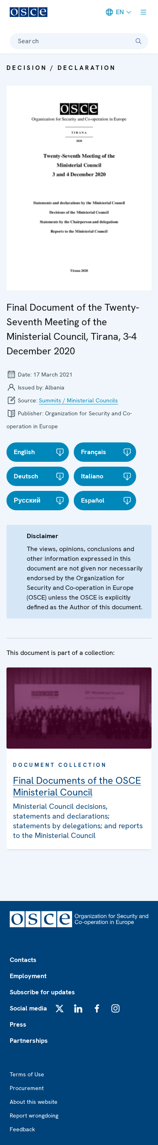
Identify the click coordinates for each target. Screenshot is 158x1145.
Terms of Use (27, 1074)
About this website (34, 1101)
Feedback (22, 1129)
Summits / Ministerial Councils (78, 400)
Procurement (27, 1088)
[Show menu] (143, 12)
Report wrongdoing (34, 1115)
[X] (59, 1008)
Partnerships (29, 1040)
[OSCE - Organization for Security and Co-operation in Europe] (28, 12)
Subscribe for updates (42, 992)
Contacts (23, 960)
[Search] (138, 41)
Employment (28, 976)
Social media (28, 1008)
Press (18, 1024)
